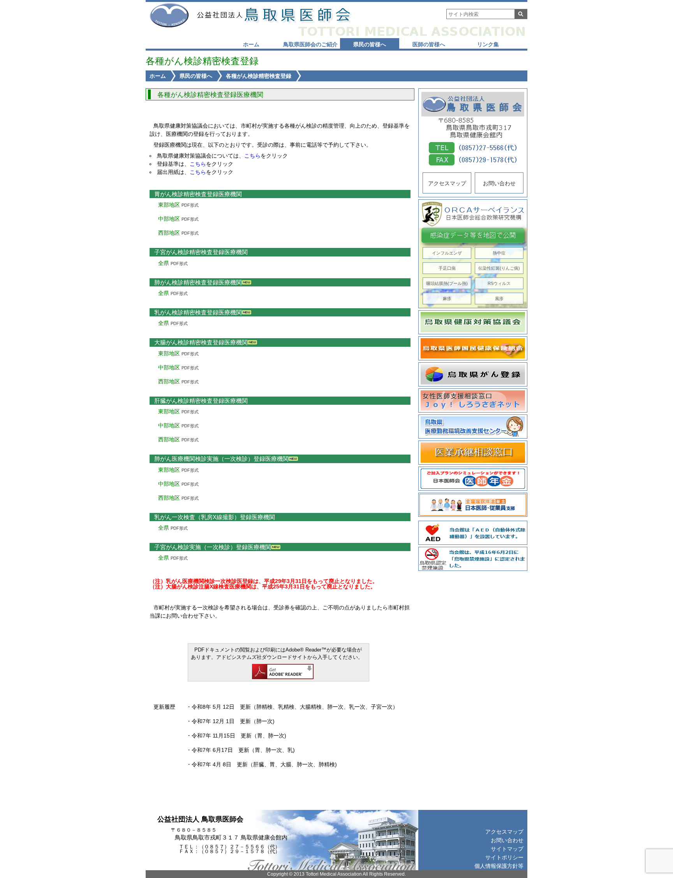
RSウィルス (499, 283)
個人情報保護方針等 (498, 866)
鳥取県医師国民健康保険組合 (472, 348)
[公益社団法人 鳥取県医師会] (273, 15)
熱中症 (499, 253)
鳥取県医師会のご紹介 (310, 44)
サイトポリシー (504, 857)
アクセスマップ (447, 183)
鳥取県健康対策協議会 (472, 322)
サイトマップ (507, 849)
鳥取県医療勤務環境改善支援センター (472, 426)
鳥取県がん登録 (472, 374)
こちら (252, 156)
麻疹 (447, 298)
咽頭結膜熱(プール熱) (447, 283)
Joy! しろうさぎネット (472, 400)
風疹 (499, 298)
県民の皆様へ (369, 44)
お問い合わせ (499, 183)
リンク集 (488, 44)
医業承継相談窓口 (472, 453)
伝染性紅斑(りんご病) (499, 268)
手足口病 (447, 268)
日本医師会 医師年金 (472, 479)
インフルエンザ (447, 253)
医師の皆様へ (428, 44)
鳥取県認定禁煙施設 (472, 559)
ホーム (251, 44)
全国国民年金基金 (472, 505)
